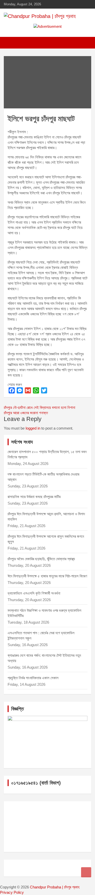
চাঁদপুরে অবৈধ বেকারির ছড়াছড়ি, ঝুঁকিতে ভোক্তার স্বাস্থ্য (41, 559)
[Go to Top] (86, 872)
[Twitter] (44, 390)
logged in (33, 428)
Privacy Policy (12, 892)
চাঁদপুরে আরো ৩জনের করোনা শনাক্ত (26, 413)
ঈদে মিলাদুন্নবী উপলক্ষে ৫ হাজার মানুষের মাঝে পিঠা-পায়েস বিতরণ (47, 576)
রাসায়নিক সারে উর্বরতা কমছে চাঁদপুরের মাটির (35, 496)
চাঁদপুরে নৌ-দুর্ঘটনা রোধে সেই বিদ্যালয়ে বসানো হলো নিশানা (39, 407)
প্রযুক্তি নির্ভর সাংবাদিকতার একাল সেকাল (33, 678)
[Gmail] (28, 390)
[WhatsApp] (36, 390)
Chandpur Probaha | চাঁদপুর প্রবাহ (55, 887)
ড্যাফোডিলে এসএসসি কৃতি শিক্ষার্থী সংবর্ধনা (34, 593)
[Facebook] (12, 390)
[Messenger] (20, 390)
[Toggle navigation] (10, 43)
